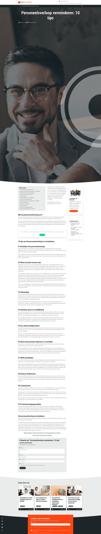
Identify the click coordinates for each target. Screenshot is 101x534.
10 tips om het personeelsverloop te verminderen (30, 191)
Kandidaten (66, 3)
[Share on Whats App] (2, 530)
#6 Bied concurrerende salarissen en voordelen (29, 200)
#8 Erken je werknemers (25, 204)
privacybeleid (35, 531)
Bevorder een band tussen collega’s (43, 333)
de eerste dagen (44, 303)
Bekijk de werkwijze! (73, 211)
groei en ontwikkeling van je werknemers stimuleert (47, 315)
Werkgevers (72, 3)
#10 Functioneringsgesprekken (26, 207)
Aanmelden (42, 234)
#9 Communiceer (23, 205)
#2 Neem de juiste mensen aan (26, 194)
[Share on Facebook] (2, 518)
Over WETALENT (78, 3)
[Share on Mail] (2, 527)
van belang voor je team (42, 389)
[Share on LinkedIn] (2, 524)
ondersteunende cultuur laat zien (24, 329)
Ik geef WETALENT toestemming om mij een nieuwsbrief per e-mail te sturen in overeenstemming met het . (51, 531)
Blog (20, 6)
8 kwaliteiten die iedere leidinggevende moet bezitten (75, 224)
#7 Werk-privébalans (24, 202)
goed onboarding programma (26, 297)
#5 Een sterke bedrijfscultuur (26, 199)
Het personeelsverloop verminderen (27, 208)
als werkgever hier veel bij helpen (49, 361)
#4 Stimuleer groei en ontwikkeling (27, 197)
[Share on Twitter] (2, 521)
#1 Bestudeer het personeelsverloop (27, 192)
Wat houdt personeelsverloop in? (26, 189)
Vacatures (61, 3)
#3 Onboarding (23, 196)
